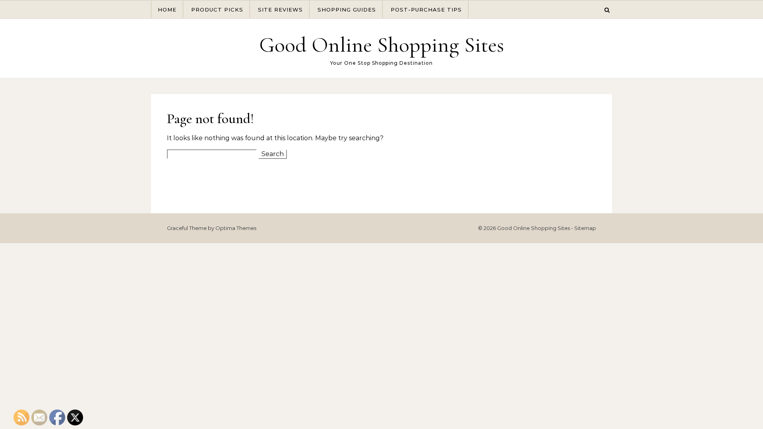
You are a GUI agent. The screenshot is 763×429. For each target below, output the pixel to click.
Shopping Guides (347, 9)
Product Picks (217, 9)
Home (167, 9)
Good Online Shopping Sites (381, 45)
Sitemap (585, 228)
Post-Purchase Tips (426, 9)
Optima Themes (235, 228)
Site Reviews (280, 9)
